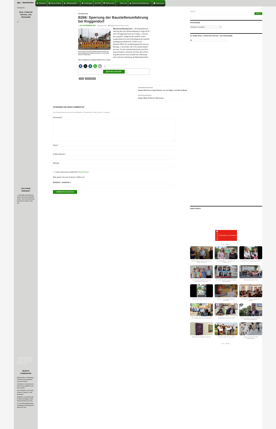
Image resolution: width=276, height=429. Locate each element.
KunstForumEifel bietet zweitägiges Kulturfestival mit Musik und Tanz (25, 399)
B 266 (81, 78)
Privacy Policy (83, 172)
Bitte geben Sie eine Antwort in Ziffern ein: (69, 177)
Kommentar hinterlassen (119, 25)
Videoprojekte (71, 3)
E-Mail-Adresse (59, 154)
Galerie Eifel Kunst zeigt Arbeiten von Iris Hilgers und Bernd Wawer (162, 89)
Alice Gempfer (21, 390)
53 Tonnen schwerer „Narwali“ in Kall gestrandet (25, 392)
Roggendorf (90, 78)
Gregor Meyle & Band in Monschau (151, 97)
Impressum (160, 3)
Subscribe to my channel (227, 235)
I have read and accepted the (72, 172)
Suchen (192, 11)
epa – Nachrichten (25, 3)
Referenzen (110, 3)
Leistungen (88, 3)
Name (56, 145)
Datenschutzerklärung (140, 3)
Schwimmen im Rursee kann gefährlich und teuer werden (25, 379)
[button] (80, 66)
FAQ (99, 3)
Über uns (123, 3)
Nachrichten (83, 14)
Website (56, 163)
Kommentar (58, 117)
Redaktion (103, 25)
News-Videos (56, 3)
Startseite (42, 3)
